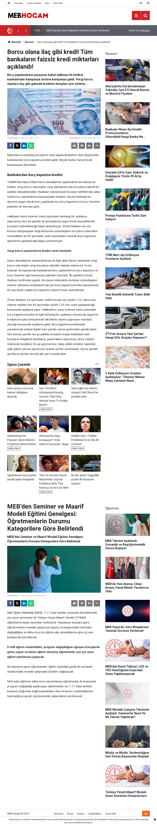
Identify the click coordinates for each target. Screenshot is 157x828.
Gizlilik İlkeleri (94, 814)
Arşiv (47, 3)
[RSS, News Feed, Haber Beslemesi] (146, 814)
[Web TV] (140, 3)
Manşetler (18, 3)
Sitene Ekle (58, 3)
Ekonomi (29, 42)
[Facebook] (10, 146)
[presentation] (18, 30)
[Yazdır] (74, 146)
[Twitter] (17, 146)
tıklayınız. (89, 822)
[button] (82, 146)
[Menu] (136, 16)
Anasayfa (16, 42)
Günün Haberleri (34, 3)
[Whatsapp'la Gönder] (31, 146)
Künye (70, 814)
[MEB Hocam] (28, 15)
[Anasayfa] (9, 3)
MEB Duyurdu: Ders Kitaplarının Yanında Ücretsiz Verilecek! (77, 30)
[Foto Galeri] (148, 3)
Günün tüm (139, 30)
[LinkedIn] (24, 146)
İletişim (80, 814)
